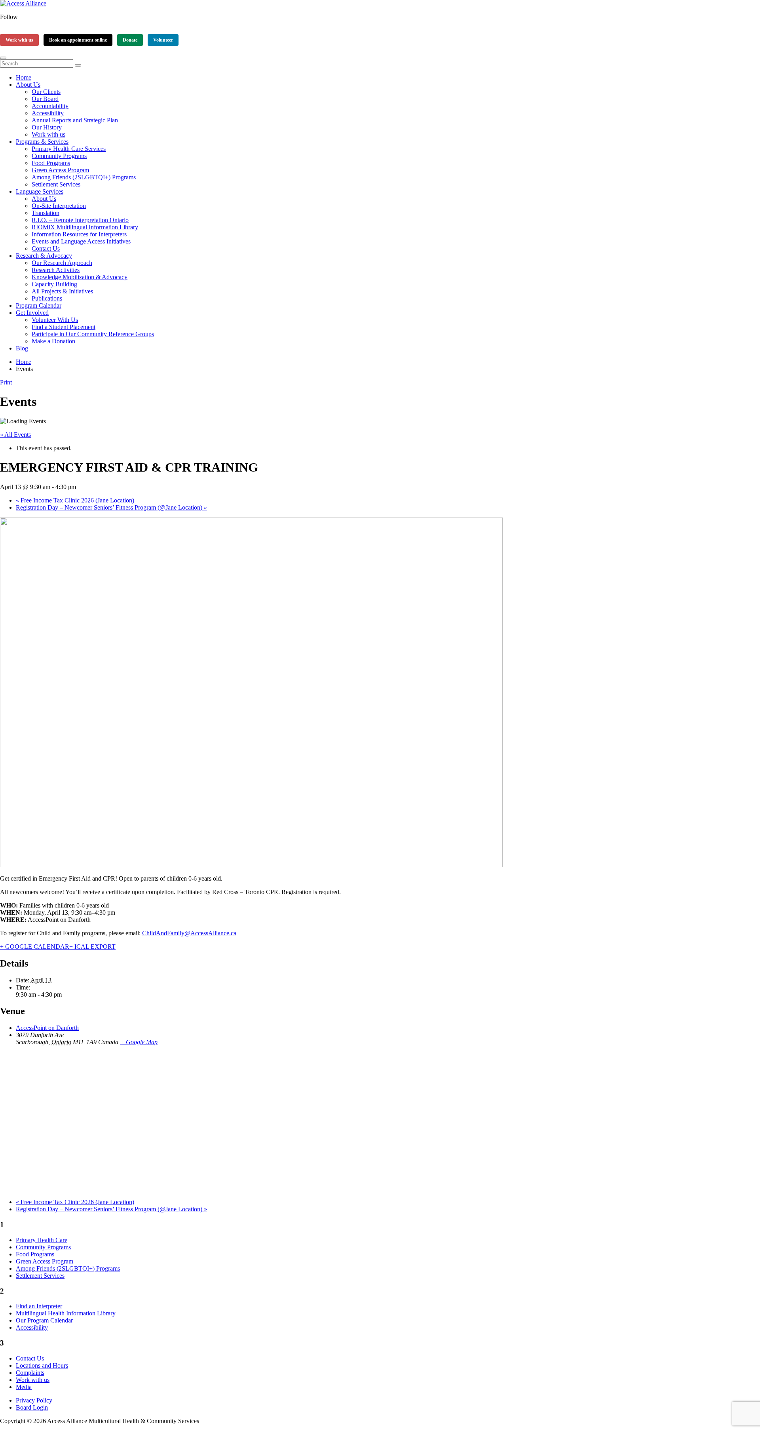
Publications (47, 298)
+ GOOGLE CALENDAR (34, 946)
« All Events (15, 434)
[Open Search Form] (3, 58)
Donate (130, 40)
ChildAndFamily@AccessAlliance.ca (189, 933)
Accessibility (48, 113)
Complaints (30, 1372)
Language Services (39, 191)
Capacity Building (54, 284)
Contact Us (46, 248)
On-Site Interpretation (59, 205)
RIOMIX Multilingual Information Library (85, 227)
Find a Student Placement (63, 326)
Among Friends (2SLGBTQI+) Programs (84, 177)
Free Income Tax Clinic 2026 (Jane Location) (75, 500)
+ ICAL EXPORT (92, 946)
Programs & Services (42, 141)
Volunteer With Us (55, 319)
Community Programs (59, 155)
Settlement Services (56, 184)
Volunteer (163, 40)
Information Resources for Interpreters (79, 234)
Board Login (32, 1407)
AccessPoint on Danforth (47, 1027)
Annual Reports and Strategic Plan (75, 120)
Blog (22, 348)
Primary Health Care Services (69, 148)
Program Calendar (38, 305)
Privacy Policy (34, 1400)
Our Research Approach (62, 262)
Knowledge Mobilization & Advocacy (79, 277)
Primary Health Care (41, 1240)
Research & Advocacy (44, 255)
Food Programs (51, 163)
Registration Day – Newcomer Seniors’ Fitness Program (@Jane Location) (111, 507)
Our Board (45, 98)
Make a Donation (53, 341)
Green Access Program (60, 170)
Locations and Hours (42, 1365)
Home (23, 77)
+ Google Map (139, 1042)
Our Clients (46, 91)
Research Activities (56, 269)
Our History (47, 127)
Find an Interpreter (39, 1306)
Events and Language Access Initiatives (81, 241)
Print (6, 382)
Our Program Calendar (44, 1320)
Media (24, 1386)
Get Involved (32, 312)
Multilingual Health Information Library (66, 1313)
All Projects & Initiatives (62, 291)
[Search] (78, 65)
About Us (28, 84)
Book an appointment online (78, 40)
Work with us (19, 40)
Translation (45, 212)
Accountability (50, 106)
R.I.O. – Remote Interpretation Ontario (80, 220)
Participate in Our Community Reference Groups (93, 334)
